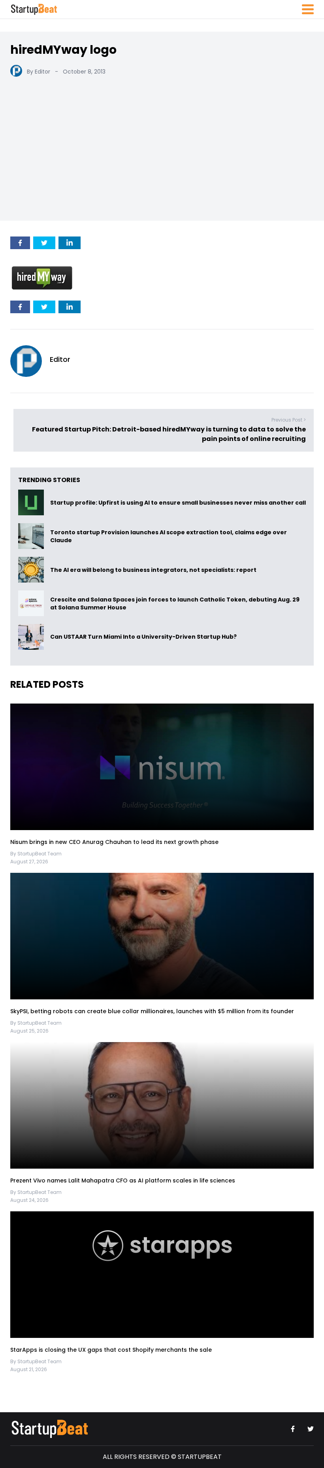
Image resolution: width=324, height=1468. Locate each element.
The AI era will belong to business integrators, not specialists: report (153, 570)
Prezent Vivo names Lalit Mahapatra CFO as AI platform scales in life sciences (122, 1180)
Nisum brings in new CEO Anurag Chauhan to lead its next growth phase (114, 842)
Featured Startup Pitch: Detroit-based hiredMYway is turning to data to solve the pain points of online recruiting (169, 434)
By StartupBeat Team (36, 853)
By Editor (38, 72)
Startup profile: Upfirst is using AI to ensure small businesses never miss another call (178, 503)
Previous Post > (288, 419)
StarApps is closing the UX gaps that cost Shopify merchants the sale (111, 1350)
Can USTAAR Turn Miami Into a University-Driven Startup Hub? (143, 637)
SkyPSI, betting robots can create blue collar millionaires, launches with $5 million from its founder (152, 1011)
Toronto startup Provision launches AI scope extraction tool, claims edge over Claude (168, 536)
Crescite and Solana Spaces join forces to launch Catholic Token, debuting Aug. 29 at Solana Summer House (175, 603)
